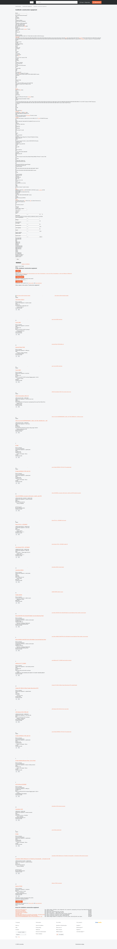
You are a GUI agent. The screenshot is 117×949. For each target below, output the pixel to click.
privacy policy (31, 283)
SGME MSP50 (18, 594)
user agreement (38, 283)
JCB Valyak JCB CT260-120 (21, 712)
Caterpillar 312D (19, 809)
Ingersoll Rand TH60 (20, 347)
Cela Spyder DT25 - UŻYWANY (22, 547)
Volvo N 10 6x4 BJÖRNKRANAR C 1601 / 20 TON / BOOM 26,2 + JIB (31, 420)
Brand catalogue (39, 933)
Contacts (17, 929)
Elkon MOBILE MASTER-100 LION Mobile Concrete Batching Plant (30, 639)
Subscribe (19, 281)
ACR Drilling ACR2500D (20, 784)
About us (17, 925)
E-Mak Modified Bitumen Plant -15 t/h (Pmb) (25, 760)
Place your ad (19, 277)
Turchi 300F (18, 322)
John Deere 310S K (19, 299)
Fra (19, 936)
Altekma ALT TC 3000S (20, 663)
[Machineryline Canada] (22, 2)
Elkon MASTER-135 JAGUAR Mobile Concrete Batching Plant (29, 615)
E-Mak (16, 445)
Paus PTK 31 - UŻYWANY (21, 524)
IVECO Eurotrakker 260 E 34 (22, 395)
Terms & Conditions (39, 925)
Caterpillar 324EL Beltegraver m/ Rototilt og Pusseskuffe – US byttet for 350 (32, 858)
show (18, 259)
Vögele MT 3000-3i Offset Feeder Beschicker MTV (26, 688)
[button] (16, 309)
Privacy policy (38, 927)
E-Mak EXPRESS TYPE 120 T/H (22, 471)
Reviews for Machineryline (41, 931)
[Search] (37, 2)
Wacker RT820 (18, 886)
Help (16, 927)
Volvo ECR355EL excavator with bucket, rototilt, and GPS (28, 496)
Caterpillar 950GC (19, 570)
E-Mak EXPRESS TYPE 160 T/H (22, 735)
